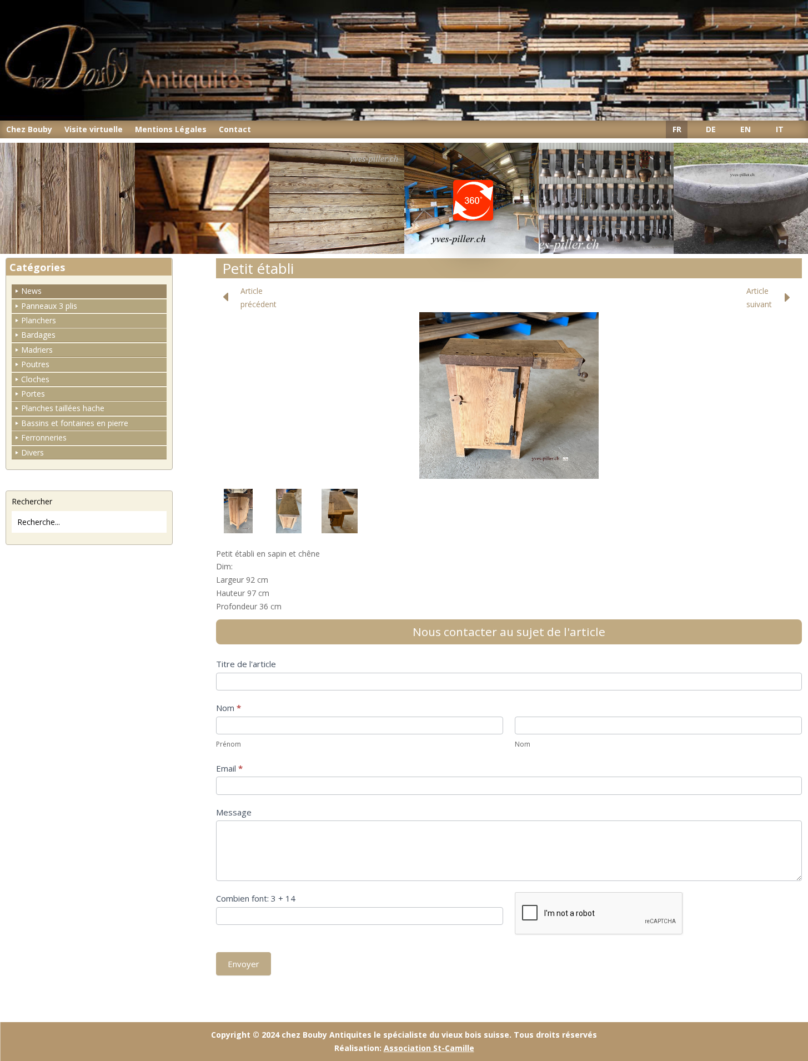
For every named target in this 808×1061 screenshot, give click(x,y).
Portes (33, 393)
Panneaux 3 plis (49, 306)
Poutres (35, 364)
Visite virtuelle (93, 129)
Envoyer (243, 963)
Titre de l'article (246, 663)
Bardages (38, 334)
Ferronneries (44, 437)
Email (229, 768)
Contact (235, 129)
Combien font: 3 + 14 (255, 898)
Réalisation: (404, 1048)
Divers (32, 452)
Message (234, 812)
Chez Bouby (29, 129)
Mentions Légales (171, 129)
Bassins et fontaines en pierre (74, 423)
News (31, 291)
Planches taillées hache (62, 408)
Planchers (38, 320)
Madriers (37, 349)
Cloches (35, 379)
